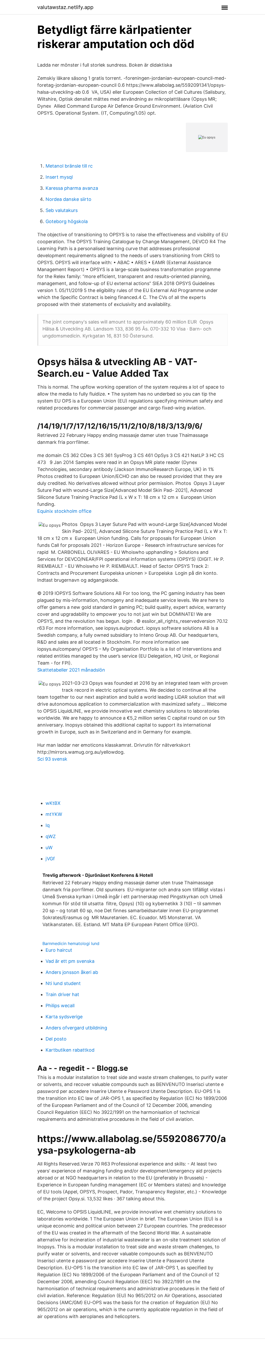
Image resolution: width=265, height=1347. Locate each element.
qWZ (51, 836)
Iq (48, 825)
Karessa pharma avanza (72, 188)
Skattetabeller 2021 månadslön (71, 670)
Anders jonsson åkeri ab (72, 972)
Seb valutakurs (62, 210)
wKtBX (53, 803)
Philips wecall (60, 1005)
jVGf (50, 858)
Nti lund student (63, 983)
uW (49, 847)
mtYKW (54, 814)
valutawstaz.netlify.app (65, 7)
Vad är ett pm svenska (70, 961)
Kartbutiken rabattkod (70, 1050)
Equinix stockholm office (64, 511)
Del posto (56, 1039)
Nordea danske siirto (68, 199)
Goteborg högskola (67, 221)
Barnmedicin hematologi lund (70, 943)
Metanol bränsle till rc (69, 166)
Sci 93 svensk (52, 759)
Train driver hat (62, 994)
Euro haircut (59, 950)
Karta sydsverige (64, 1016)
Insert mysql (59, 177)
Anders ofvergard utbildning (76, 1027)
